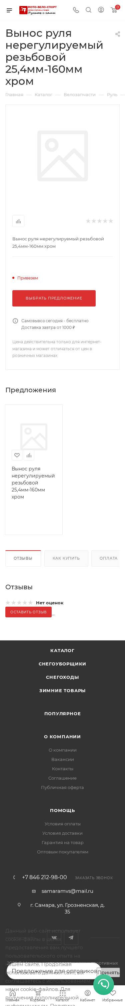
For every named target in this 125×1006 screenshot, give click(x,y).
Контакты (62, 768)
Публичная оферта (62, 787)
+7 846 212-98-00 (44, 877)
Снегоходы (62, 677)
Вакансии (62, 759)
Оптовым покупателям (62, 851)
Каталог (62, 650)
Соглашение (62, 778)
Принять (108, 972)
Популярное (62, 713)
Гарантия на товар (63, 842)
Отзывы (23, 558)
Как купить (66, 558)
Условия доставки (62, 833)
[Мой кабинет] (101, 10)
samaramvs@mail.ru (67, 891)
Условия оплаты (63, 823)
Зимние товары (62, 690)
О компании (62, 736)
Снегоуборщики (62, 663)
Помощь (62, 810)
